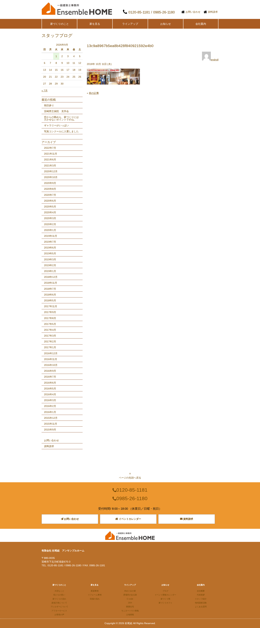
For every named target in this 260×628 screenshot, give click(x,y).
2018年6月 (50, 294)
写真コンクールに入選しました (61, 131)
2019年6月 (50, 247)
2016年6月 (50, 382)
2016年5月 (50, 388)
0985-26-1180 (132, 498)
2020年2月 (50, 224)
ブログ (165, 591)
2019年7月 (50, 241)
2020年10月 (50, 177)
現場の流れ (95, 599)
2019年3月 (50, 259)
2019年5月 (50, 253)
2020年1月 (50, 230)
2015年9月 (50, 429)
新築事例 (95, 591)
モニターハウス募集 (130, 611)
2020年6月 (50, 200)
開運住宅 (130, 607)
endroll (214, 59)
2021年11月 (50, 153)
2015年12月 (50, 417)
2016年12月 (50, 353)
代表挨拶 (201, 595)
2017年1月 (50, 347)
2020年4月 (50, 212)
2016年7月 (50, 376)
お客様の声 (59, 614)
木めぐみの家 (130, 591)
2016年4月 (50, 394)
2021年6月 (50, 159)
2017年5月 (50, 324)
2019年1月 (50, 271)
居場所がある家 (130, 595)
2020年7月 (50, 194)
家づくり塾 (165, 599)
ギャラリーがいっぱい (56, 125)
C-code (130, 599)
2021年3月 (50, 165)
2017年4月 (50, 329)
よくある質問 (201, 607)
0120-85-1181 (132, 490)
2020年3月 (50, 218)
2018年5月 (50, 300)
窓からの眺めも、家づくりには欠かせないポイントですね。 (61, 118)
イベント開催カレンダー (165, 595)
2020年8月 (50, 188)
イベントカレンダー (129, 518)
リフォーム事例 (95, 595)
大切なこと (59, 591)
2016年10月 (50, 365)
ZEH (130, 603)
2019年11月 (50, 236)
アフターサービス (59, 611)
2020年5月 (50, 206)
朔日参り (49, 105)
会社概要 (201, 591)
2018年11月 (50, 282)
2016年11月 (50, 359)
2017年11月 (50, 306)
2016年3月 (50, 400)
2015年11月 (50, 423)
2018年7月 (50, 288)
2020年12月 (50, 171)
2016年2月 (50, 406)
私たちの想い (59, 595)
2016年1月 (50, 412)
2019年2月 (50, 265)
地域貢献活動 (201, 603)
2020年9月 (50, 183)
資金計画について (59, 603)
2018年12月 (50, 277)
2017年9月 (50, 312)
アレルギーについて (59, 607)
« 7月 (45, 90)
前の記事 (94, 93)
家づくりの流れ (59, 599)
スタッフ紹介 (201, 599)
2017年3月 (50, 335)
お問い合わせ (193, 11)
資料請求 (213, 11)
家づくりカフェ (165, 603)
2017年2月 (50, 341)
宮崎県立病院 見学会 (56, 111)
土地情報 (130, 614)
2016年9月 (50, 370)
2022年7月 (50, 147)
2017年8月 (50, 318)
